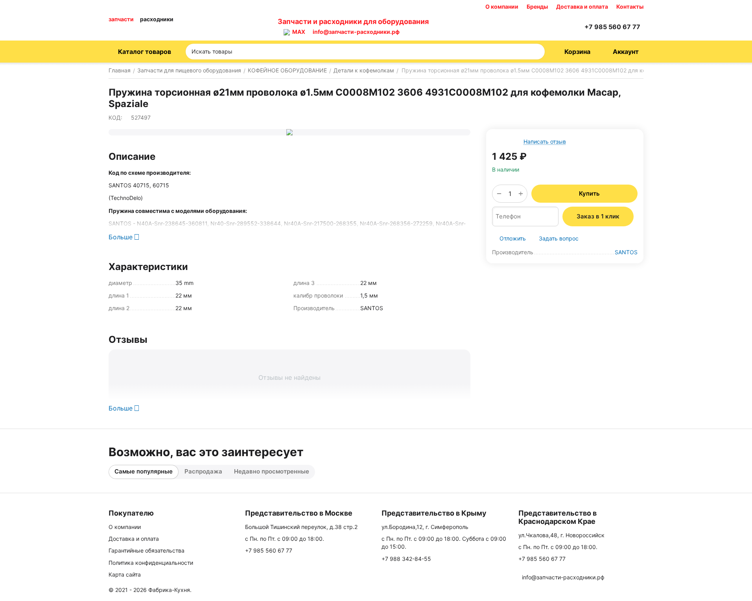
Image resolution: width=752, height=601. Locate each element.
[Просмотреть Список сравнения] (536, 27)
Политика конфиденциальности (151, 562)
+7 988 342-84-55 (406, 558)
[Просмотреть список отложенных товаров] (556, 27)
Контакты (629, 6)
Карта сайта (125, 574)
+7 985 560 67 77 (268, 550)
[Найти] (536, 51)
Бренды (537, 6)
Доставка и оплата (582, 6)
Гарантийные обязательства (146, 550)
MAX (297, 31)
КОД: (115, 117)
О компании (501, 6)
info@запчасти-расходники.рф (356, 31)
